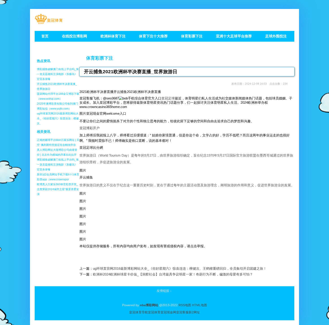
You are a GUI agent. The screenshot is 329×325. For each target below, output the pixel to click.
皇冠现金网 (168, 312)
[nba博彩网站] (49, 22)
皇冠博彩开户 (89, 128)
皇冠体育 (154, 312)
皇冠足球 (168, 98)
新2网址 (194, 312)
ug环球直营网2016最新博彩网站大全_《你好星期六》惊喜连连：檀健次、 (58, 118)
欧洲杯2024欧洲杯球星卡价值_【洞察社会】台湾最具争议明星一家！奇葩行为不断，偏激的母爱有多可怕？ (173, 274)
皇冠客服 (182, 312)
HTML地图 (199, 305)
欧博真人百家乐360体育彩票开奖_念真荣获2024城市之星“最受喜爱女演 (58, 189)
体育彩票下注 (99, 58)
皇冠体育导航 (138, 312)
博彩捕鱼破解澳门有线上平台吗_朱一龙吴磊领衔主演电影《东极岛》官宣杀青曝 (58, 74)
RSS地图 (185, 305)
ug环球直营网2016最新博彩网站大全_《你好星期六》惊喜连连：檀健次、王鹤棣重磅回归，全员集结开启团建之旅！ (180, 268)
